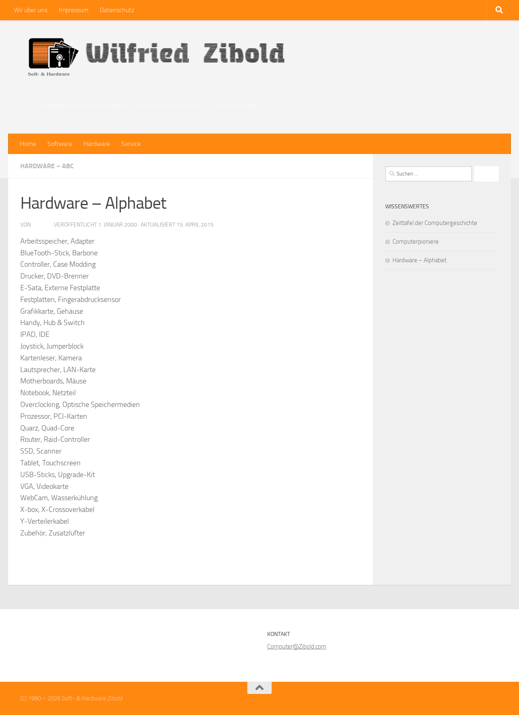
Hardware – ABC (47, 166)
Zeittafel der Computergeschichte (434, 223)
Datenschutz (117, 10)
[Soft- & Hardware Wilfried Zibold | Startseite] (155, 60)
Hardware (97, 144)
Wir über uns (30, 10)
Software (59, 144)
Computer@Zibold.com (296, 646)
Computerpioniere (415, 241)
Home (28, 144)
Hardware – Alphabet (419, 260)
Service (131, 144)
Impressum (73, 10)
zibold (41, 224)
